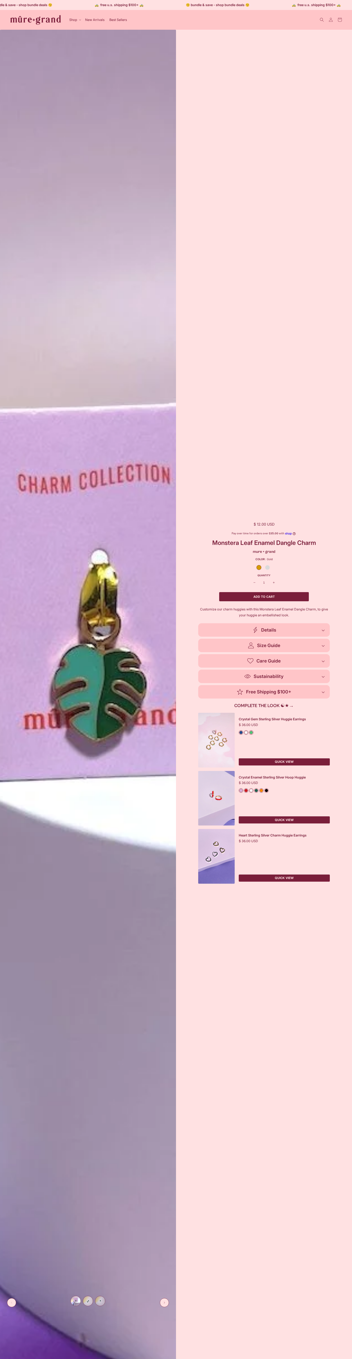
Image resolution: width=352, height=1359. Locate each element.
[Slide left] (11, 1302)
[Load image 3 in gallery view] (100, 1301)
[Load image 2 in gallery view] (88, 1301)
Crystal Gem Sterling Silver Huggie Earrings (272, 719)
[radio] (258, 567)
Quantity (264, 575)
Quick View (284, 762)
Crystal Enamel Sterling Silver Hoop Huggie (272, 777)
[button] (75, 19)
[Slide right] (164, 1302)
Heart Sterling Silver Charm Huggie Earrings (273, 835)
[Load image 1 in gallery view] (76, 1301)
